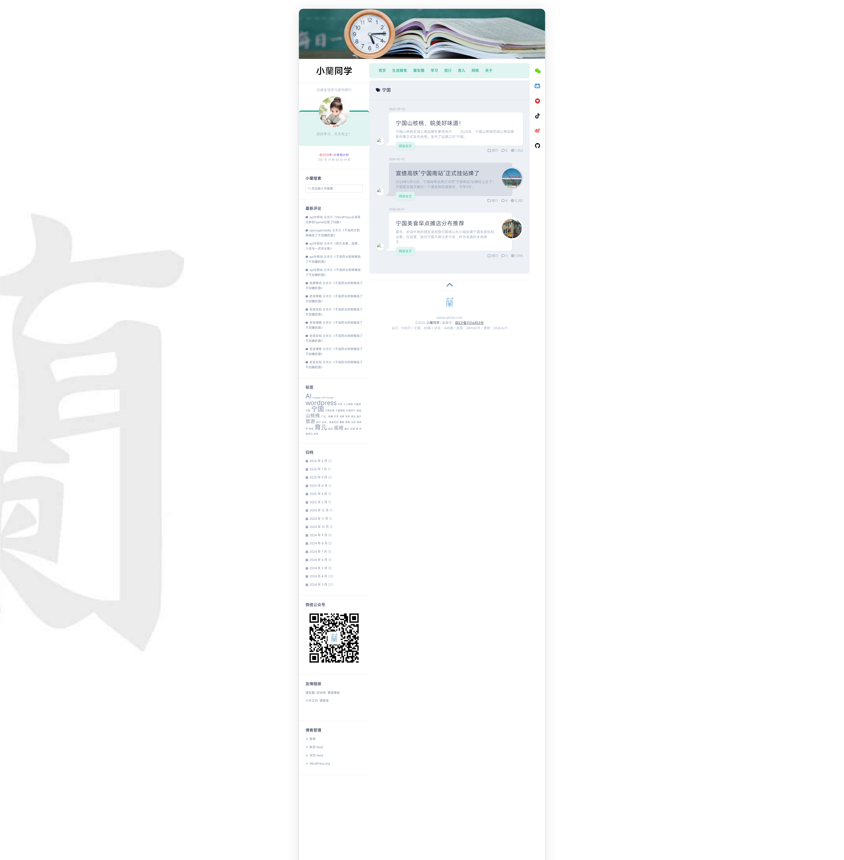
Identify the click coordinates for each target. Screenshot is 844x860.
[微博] (537, 130)
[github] (537, 145)
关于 (489, 70)
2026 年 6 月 (318, 461)
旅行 (318, 422)
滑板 (311, 428)
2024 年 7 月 (318, 551)
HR (323, 397)
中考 (340, 404)
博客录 (324, 700)
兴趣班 (357, 404)
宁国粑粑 (340, 410)
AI (308, 396)
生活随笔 (399, 70)
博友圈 (310, 693)
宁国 (317, 409)
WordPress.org (319, 763)
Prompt (330, 397)
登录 (312, 739)
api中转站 (316, 217)
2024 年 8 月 (318, 543)
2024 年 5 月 (318, 568)
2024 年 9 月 (318, 535)
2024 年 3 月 (318, 584)
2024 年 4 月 (318, 576)
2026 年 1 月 (318, 469)
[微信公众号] (537, 71)
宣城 (359, 410)
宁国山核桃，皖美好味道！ (430, 123)
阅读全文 (405, 146)
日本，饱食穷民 (330, 422)
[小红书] (537, 100)
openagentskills (320, 230)
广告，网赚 (327, 416)
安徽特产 (351, 410)
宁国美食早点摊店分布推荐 (430, 223)
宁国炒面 (330, 410)
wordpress (321, 402)
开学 (336, 416)
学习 (434, 70)
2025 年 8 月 (318, 486)
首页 (382, 70)
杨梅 (347, 422)
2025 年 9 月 (318, 477)
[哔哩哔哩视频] (537, 86)
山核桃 (313, 415)
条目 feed (316, 747)
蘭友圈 (418, 70)
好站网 (321, 693)
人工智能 (348, 404)
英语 (330, 428)
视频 (339, 428)
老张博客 (315, 296)
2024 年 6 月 (318, 560)
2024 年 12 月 (319, 510)
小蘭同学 (433, 322)
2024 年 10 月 (319, 527)
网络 (475, 70)
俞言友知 (315, 309)
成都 (342, 416)
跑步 (346, 428)
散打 (359, 416)
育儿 (321, 427)
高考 (316, 433)
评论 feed (316, 755)
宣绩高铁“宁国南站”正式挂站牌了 (438, 173)
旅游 (310, 421)
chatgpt (316, 397)
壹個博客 (333, 693)
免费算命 (315, 283)
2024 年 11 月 (318, 518)
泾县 (353, 422)
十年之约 (312, 700)
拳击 (353, 416)
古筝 (308, 410)
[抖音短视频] (537, 115)
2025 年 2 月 (318, 502)
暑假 (342, 422)
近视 (352, 428)
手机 (347, 416)
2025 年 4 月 (318, 494)
